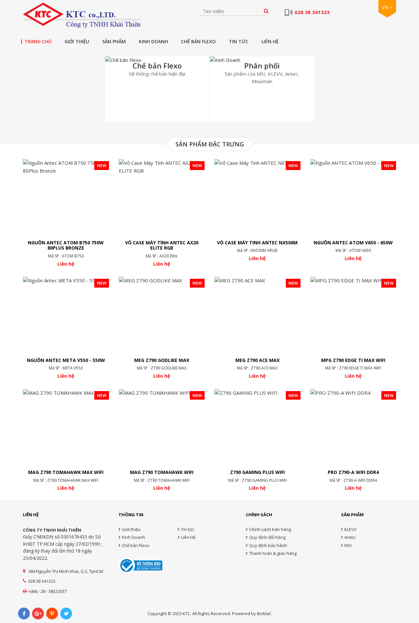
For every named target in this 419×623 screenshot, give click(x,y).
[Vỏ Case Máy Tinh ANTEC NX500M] (257, 210)
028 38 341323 (312, 12)
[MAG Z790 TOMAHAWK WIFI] (162, 440)
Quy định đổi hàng (267, 537)
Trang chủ (38, 41)
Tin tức (238, 41)
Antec (349, 537)
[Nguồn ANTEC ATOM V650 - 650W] (353, 210)
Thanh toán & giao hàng (273, 553)
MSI (348, 545)
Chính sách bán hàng (270, 529)
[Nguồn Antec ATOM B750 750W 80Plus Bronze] (66, 213)
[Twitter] (66, 613)
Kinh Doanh (153, 41)
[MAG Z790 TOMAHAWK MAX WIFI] (66, 440)
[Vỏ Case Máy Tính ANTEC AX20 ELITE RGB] (162, 213)
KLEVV (350, 529)
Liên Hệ (270, 41)
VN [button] (386, 7)
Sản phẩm (114, 41)
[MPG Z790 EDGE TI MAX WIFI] (353, 328)
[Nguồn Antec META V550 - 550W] (66, 328)
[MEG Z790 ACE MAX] (257, 328)
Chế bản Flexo (198, 41)
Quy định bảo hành (268, 545)
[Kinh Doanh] (262, 89)
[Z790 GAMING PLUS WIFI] (257, 440)
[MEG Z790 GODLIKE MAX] (162, 328)
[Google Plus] (38, 613)
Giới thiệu (76, 41)
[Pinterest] (52, 613)
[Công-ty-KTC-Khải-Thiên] (82, 15)
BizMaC (264, 613)
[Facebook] (24, 613)
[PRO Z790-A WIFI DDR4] (353, 440)
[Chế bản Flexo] (157, 89)
